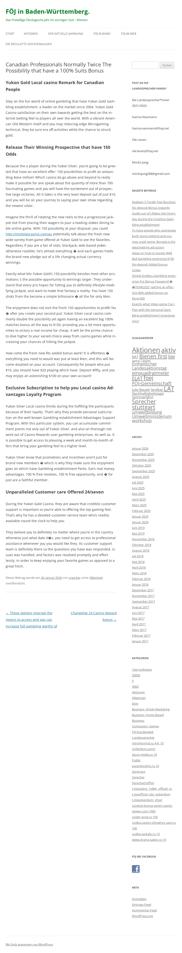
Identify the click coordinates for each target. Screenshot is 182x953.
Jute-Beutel (141, 389)
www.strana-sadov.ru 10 (149, 839)
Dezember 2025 (143, 454)
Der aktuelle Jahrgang (65, 34)
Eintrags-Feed (141, 904)
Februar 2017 (141, 635)
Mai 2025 (138, 494)
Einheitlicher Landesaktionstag (149, 366)
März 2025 (139, 505)
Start (10, 34)
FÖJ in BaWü (102, 34)
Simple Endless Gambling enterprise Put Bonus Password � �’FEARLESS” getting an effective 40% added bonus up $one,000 (154, 287)
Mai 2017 (138, 618)
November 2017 (143, 596)
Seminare (138, 771)
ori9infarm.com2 (143, 749)
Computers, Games (145, 726)
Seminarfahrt (142, 397)
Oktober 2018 (141, 545)
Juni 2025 (138, 488)
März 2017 (139, 630)
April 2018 (139, 567)
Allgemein (96, 577)
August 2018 (140, 550)
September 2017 (143, 601)
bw (171, 356)
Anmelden (139, 899)
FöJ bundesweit (143, 732)
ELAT (137, 378)
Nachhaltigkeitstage (148, 393)
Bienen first (153, 356)
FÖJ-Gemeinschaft (152, 383)
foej (148, 378)
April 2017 (139, 624)
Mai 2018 (138, 562)
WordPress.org (142, 916)
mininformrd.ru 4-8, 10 (148, 743)
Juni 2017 (138, 613)
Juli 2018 (137, 556)
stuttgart (143, 407)
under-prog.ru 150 (145, 817)
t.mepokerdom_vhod (147, 800)
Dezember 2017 (143, 590)
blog (135, 703)
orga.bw (74, 577)
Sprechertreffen (143, 783)
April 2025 (139, 499)
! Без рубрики (142, 669)
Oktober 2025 (141, 465)
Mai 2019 (138, 533)
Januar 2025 (140, 516)
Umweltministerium (152, 416)
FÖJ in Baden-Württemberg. (48, 11)
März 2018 (139, 573)
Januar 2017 (140, 641)
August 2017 (140, 607)
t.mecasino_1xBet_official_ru (152, 788)
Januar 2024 (140, 522)
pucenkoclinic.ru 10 (145, 766)
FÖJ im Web (128, 34)
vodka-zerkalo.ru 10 (146, 834)
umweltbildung (147, 412)
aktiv (168, 349)
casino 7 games (141, 360)
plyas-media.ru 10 (144, 754)
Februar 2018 (141, 579)
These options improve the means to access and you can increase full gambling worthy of (31, 619)
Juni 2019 (138, 528)
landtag (157, 389)
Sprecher (144, 401)
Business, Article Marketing (151, 709)
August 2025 (140, 477)
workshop (142, 420)
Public (136, 760)
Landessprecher (143, 737)
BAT (135, 356)
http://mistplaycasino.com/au (29, 234)
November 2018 (143, 539)
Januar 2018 (140, 584)
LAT (169, 388)
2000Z (136, 675)
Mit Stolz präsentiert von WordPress (29, 944)
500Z (135, 686)
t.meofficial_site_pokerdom (151, 794)
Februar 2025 (141, 511)
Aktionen (31, 34)
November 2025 (143, 460)
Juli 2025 (137, 482)
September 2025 (143, 471)
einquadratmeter (150, 372)
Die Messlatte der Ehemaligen (29, 44)
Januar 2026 (140, 448)
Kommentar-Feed (144, 910)
